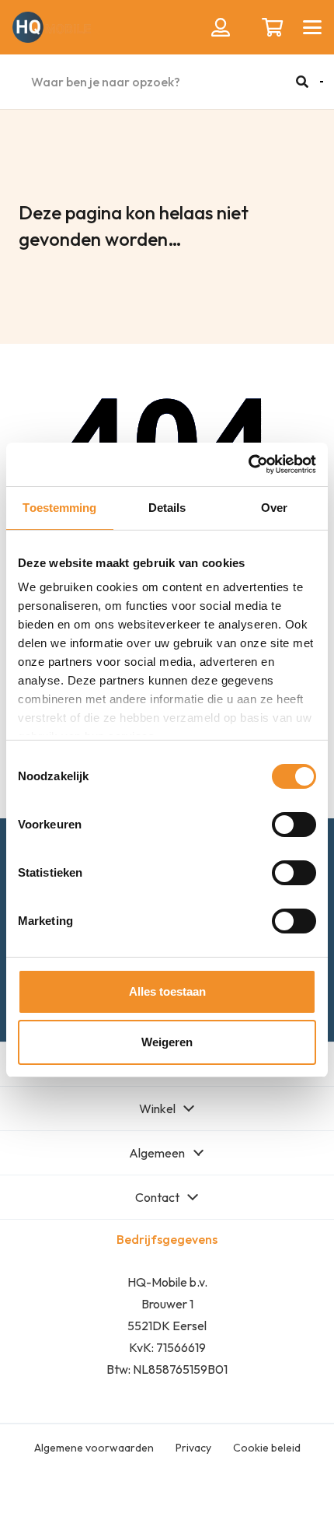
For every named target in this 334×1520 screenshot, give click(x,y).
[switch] (294, 824)
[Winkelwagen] (272, 27)
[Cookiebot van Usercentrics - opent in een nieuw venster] (248, 464)
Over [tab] (274, 507)
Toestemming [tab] (59, 507)
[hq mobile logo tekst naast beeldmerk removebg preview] (51, 27)
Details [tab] (167, 507)
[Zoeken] (302, 82)
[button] (312, 27)
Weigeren (167, 1042)
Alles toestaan (167, 991)
